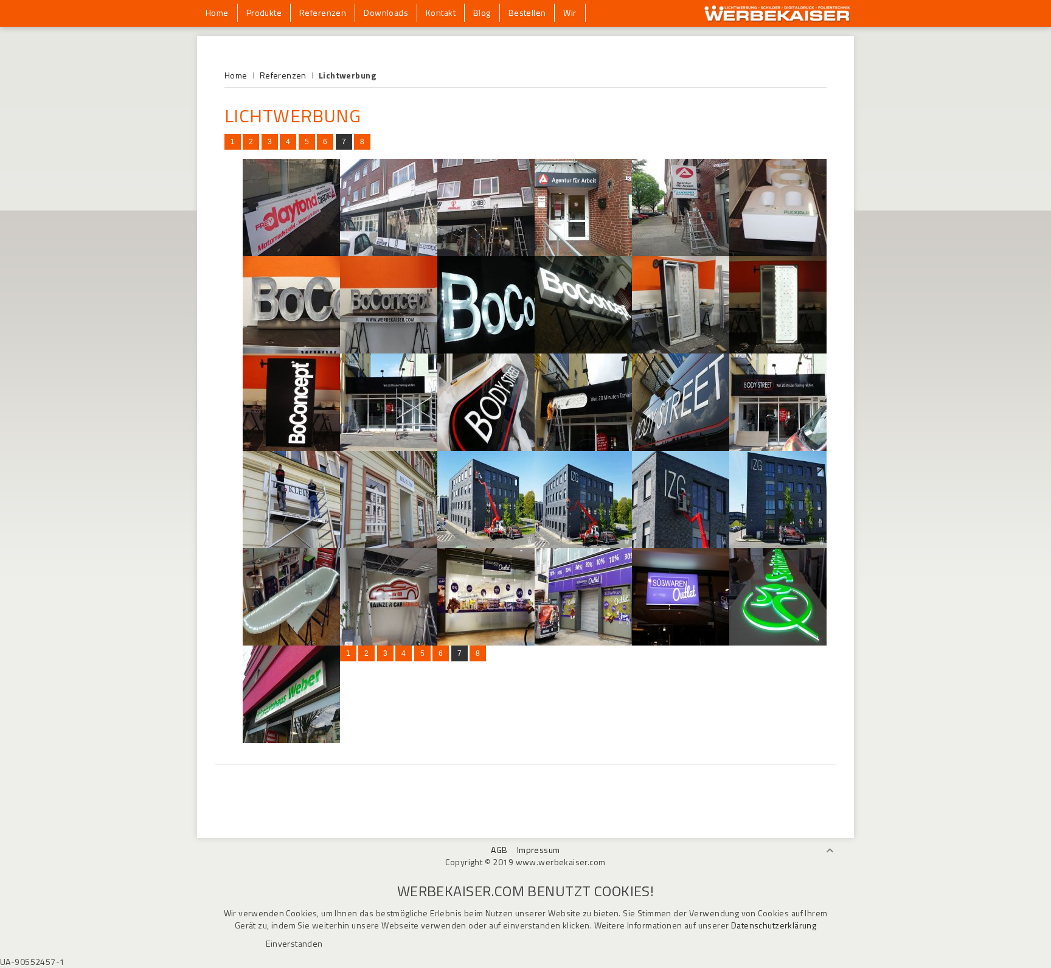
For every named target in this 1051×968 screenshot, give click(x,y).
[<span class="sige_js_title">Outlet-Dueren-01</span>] (680, 642)
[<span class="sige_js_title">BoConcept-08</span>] (778, 350)
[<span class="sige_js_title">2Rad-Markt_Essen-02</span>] (388, 252)
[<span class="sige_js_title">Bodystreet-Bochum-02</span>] (486, 447)
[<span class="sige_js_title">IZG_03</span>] (680, 544)
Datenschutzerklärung (773, 925)
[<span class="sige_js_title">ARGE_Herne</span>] (680, 252)
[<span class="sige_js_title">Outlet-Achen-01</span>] (486, 642)
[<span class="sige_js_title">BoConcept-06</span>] (583, 350)
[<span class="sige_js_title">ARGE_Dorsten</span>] (583, 252)
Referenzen (283, 75)
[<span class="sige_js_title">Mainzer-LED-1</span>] (291, 642)
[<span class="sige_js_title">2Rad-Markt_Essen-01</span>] (291, 252)
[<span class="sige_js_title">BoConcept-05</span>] (486, 350)
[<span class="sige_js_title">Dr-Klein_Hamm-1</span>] (291, 544)
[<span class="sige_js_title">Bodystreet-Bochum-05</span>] (778, 447)
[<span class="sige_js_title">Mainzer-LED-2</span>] (388, 642)
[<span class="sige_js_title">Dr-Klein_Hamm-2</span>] (388, 544)
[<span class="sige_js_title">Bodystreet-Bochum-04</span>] (680, 447)
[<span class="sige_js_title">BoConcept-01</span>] (778, 252)
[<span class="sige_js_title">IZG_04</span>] (778, 544)
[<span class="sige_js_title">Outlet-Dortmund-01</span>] (583, 642)
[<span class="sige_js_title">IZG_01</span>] (486, 544)
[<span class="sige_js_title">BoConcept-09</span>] (291, 447)
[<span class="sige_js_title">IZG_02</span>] (583, 544)
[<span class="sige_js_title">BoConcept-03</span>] (388, 350)
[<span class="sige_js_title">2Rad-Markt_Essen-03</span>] (486, 252)
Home (236, 75)
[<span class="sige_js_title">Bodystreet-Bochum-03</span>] (583, 447)
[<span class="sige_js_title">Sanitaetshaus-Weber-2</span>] (291, 739)
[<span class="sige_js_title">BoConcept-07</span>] (680, 350)
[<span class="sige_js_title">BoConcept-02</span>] (291, 350)
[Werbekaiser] (777, 19)
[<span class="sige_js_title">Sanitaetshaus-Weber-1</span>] (778, 642)
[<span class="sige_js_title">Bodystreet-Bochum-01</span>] (388, 447)
